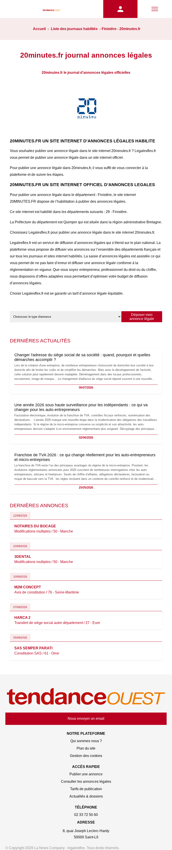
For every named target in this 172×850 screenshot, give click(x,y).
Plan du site (86, 748)
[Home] (86, 697)
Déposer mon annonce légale (141, 317)
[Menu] (155, 9)
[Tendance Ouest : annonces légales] (51, 9)
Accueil (39, 29)
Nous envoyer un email (86, 718)
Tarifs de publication (86, 789)
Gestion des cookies (86, 756)
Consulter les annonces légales (86, 781)
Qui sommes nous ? (86, 741)
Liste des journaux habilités (74, 29)
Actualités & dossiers (86, 796)
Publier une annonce (86, 774)
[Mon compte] (120, 9)
